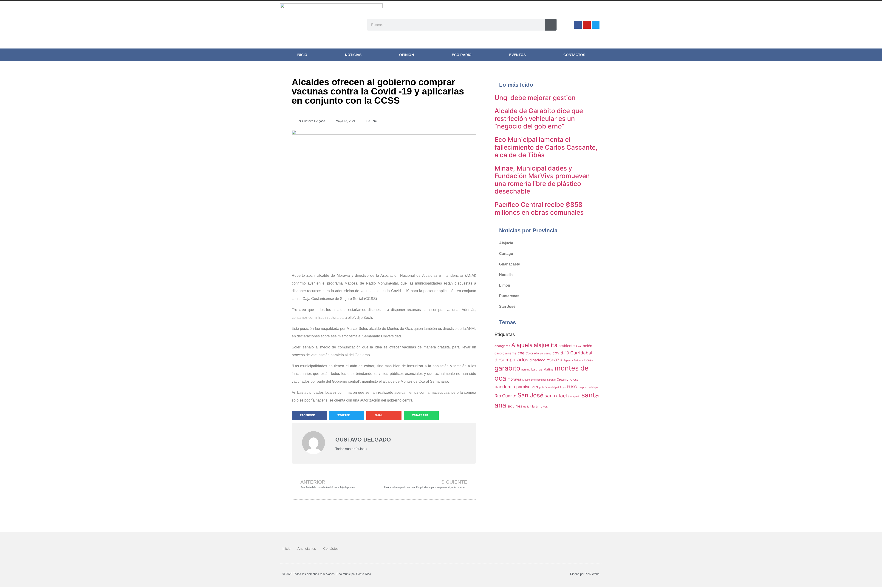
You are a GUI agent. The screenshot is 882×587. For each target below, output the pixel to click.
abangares (502, 346)
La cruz (536, 369)
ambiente (567, 346)
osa (576, 379)
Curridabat (581, 353)
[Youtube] (587, 25)
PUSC (572, 387)
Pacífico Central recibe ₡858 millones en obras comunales (539, 208)
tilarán (535, 406)
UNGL (544, 406)
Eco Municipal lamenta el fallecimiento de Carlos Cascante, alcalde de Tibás (546, 147)
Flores (588, 360)
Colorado (532, 353)
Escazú (554, 359)
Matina (548, 369)
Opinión (406, 55)
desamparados (511, 359)
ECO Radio (462, 55)
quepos (582, 387)
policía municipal (549, 387)
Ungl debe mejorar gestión (535, 98)
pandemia (505, 386)
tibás (526, 406)
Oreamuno (564, 379)
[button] (309, 415)
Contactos (574, 55)
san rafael (556, 396)
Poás (563, 387)
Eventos (517, 55)
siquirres (514, 406)
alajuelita (545, 345)
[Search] (551, 25)
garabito (507, 368)
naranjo (551, 379)
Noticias (353, 55)
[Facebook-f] (578, 25)
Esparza (568, 360)
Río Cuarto (505, 396)
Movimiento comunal (534, 379)
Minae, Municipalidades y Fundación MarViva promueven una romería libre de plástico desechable (542, 179)
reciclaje (593, 387)
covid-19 (560, 352)
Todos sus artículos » (351, 448)
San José (507, 306)
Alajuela (506, 243)
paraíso (523, 386)
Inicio (302, 55)
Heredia (506, 275)
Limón (504, 285)
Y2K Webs (592, 574)
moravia (514, 379)
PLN (535, 387)
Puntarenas (509, 296)
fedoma (578, 360)
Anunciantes (306, 548)
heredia (525, 369)
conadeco (545, 353)
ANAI (579, 346)
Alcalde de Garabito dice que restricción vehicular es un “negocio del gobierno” (539, 118)
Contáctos (331, 548)
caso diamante (505, 353)
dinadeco (537, 360)
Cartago (506, 254)
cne (520, 352)
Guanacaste (509, 264)
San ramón (574, 396)
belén (587, 346)
